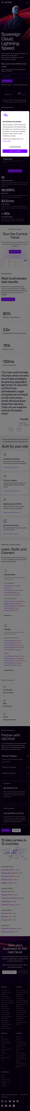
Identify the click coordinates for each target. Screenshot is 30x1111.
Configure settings (15, 146)
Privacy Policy (7, 141)
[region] (15, 134)
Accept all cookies (15, 151)
